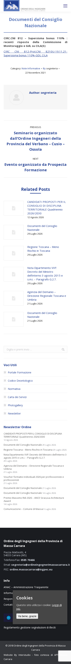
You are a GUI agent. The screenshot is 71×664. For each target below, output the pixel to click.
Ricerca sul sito (56, 6)
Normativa (14, 389)
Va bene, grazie (27, 616)
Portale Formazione (19, 372)
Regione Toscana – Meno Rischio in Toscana (43, 248)
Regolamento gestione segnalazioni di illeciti (30, 627)
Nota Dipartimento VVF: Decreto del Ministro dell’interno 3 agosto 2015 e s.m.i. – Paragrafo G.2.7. (45, 273)
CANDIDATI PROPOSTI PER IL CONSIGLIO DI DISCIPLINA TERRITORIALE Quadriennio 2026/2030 (46, 207)
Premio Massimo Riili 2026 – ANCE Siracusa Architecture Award (34, 499)
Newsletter (14, 413)
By (50, 68)
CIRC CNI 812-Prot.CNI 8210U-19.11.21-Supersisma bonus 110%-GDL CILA (35, 53)
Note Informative (31, 68)
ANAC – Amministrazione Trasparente (26, 587)
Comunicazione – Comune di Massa (23, 509)
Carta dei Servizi (17, 397)
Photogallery (15, 405)
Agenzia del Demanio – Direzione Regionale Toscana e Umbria (46, 295)
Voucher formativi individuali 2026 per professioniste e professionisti (34, 478)
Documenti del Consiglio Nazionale (42, 227)
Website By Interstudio (17, 655)
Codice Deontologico (20, 380)
